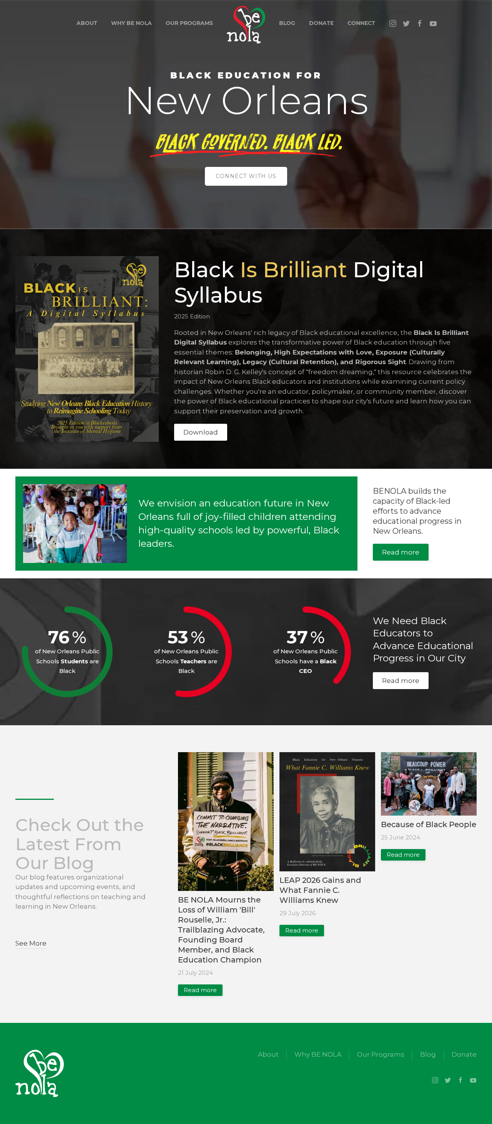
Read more (400, 552)
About (86, 23)
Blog (287, 23)
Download (200, 432)
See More (31, 943)
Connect (361, 23)
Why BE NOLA (131, 23)
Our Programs (189, 23)
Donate (321, 23)
